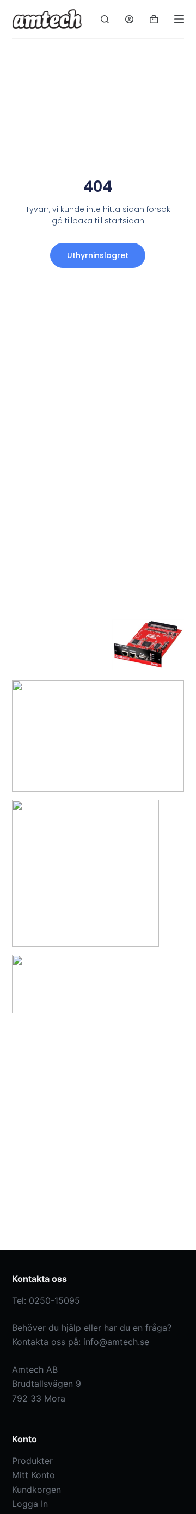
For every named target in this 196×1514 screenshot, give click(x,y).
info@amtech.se (116, 1341)
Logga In (30, 1503)
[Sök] (105, 19)
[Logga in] (129, 19)
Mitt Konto (33, 1474)
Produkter (32, 1460)
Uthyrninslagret (97, 255)
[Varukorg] (154, 19)
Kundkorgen (36, 1489)
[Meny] (179, 19)
